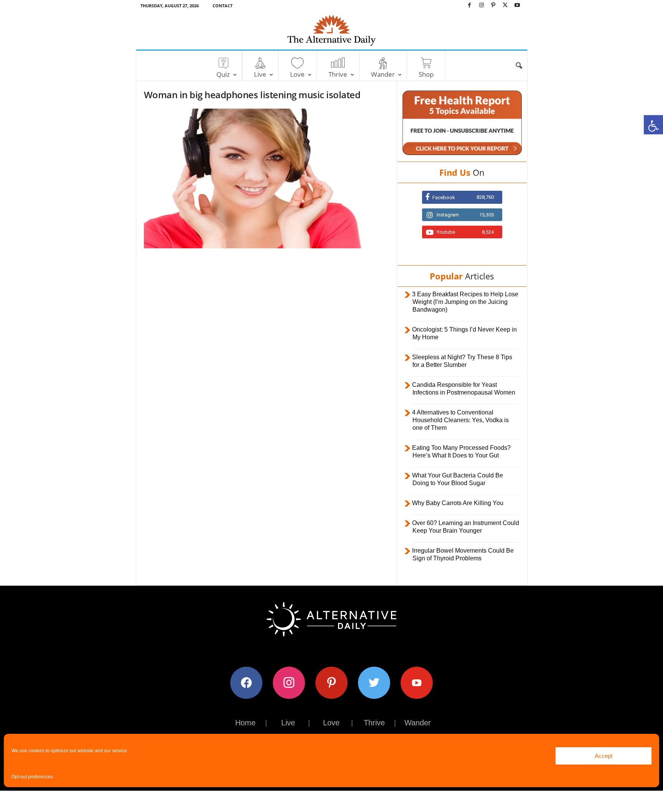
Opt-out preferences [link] (32, 776)
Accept (603, 756)
